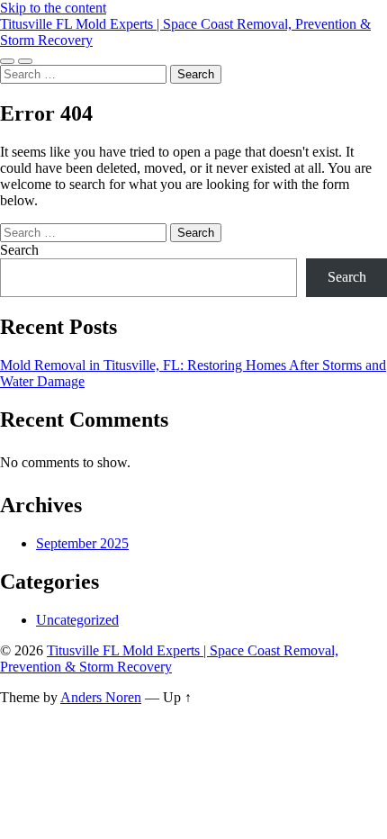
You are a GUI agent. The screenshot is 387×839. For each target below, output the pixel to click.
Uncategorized (77, 619)
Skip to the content (53, 7)
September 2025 (82, 543)
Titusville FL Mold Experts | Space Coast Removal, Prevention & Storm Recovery (169, 658)
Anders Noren (100, 697)
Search (19, 249)
